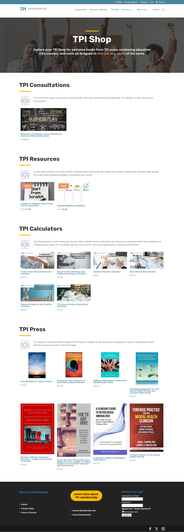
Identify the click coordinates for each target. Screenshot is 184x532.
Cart (152, 2)
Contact (155, 10)
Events (24, 504)
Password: (126, 502)
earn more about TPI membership (86, 495)
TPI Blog (114, 10)
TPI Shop (118, 2)
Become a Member (98, 10)
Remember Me (131, 512)
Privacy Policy (27, 508)
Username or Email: (130, 496)
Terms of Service (29, 512)
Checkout (144, 2)
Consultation (81, 10)
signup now (127, 508)
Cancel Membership (81, 514)
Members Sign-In (131, 2)
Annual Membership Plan (84, 510)
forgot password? (143, 508)
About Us (141, 10)
